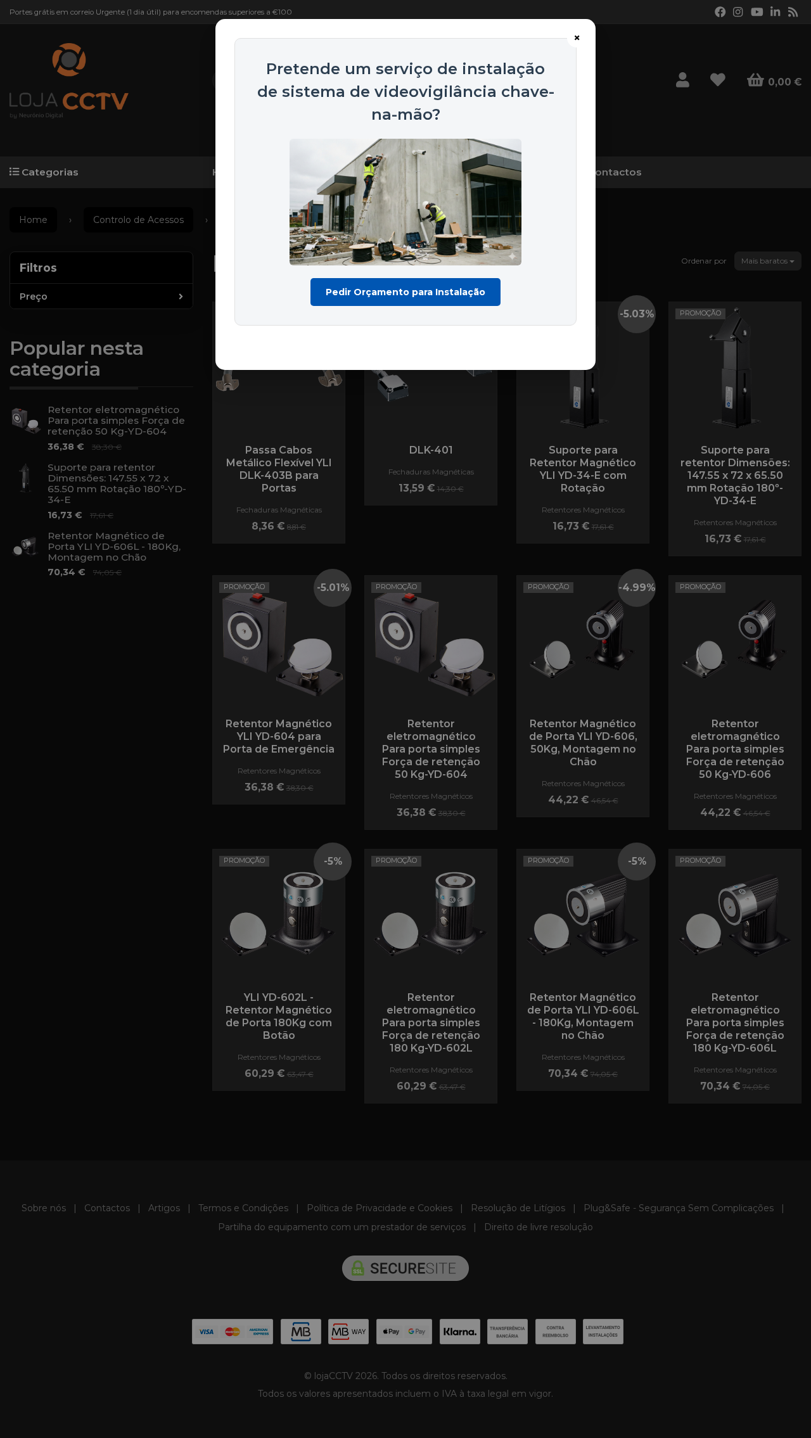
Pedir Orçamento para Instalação (405, 292)
